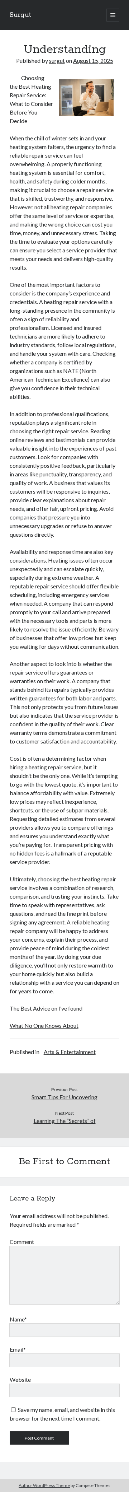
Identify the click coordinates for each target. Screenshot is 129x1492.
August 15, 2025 (93, 60)
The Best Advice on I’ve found (46, 1008)
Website (20, 1379)
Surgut (20, 15)
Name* (18, 1319)
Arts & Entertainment (70, 1051)
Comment (22, 1241)
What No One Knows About (44, 1025)
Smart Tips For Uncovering (64, 1097)
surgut (57, 60)
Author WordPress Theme (44, 1485)
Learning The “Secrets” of (65, 1120)
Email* (18, 1349)
